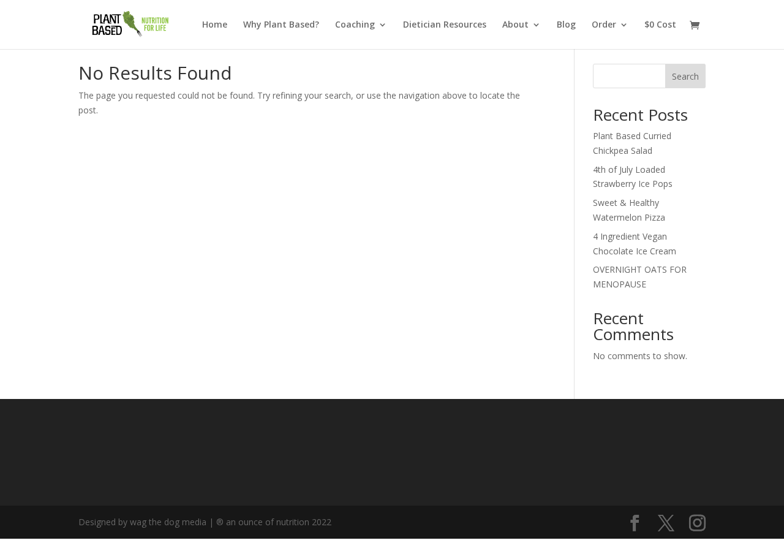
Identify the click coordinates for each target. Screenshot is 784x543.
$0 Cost (660, 25)
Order (604, 25)
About (515, 25)
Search (685, 76)
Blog (566, 25)
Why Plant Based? (281, 25)
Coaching (355, 25)
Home (214, 25)
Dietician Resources (444, 25)
